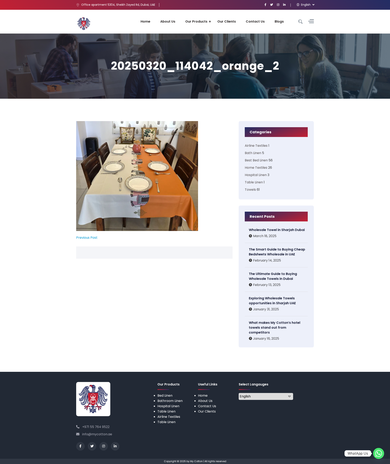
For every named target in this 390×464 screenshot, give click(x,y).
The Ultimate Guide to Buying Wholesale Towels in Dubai (273, 276)
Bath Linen (253, 153)
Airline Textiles (256, 145)
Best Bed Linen (256, 160)
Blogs (279, 21)
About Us (167, 21)
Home (145, 21)
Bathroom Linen (170, 400)
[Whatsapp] (378, 453)
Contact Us (255, 21)
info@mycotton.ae (96, 434)
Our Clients (226, 21)
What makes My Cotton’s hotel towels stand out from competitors (274, 327)
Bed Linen (164, 395)
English (305, 5)
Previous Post (87, 237)
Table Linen (254, 182)
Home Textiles (256, 167)
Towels (250, 189)
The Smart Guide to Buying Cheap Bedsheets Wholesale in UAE (277, 252)
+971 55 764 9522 (95, 427)
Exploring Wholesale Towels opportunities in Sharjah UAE (272, 300)
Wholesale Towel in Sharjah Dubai (277, 230)
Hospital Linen (256, 175)
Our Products (196, 21)
